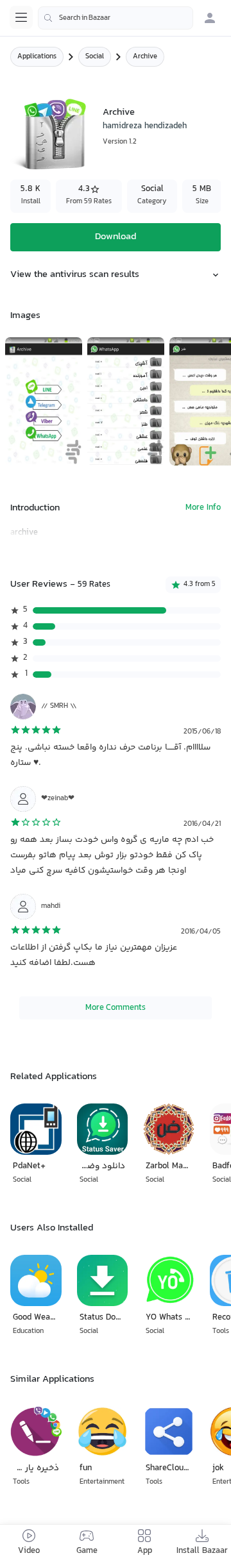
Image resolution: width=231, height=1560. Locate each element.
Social (94, 57)
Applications (36, 57)
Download (115, 237)
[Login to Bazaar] (209, 17)
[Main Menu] (21, 17)
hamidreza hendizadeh (145, 126)
